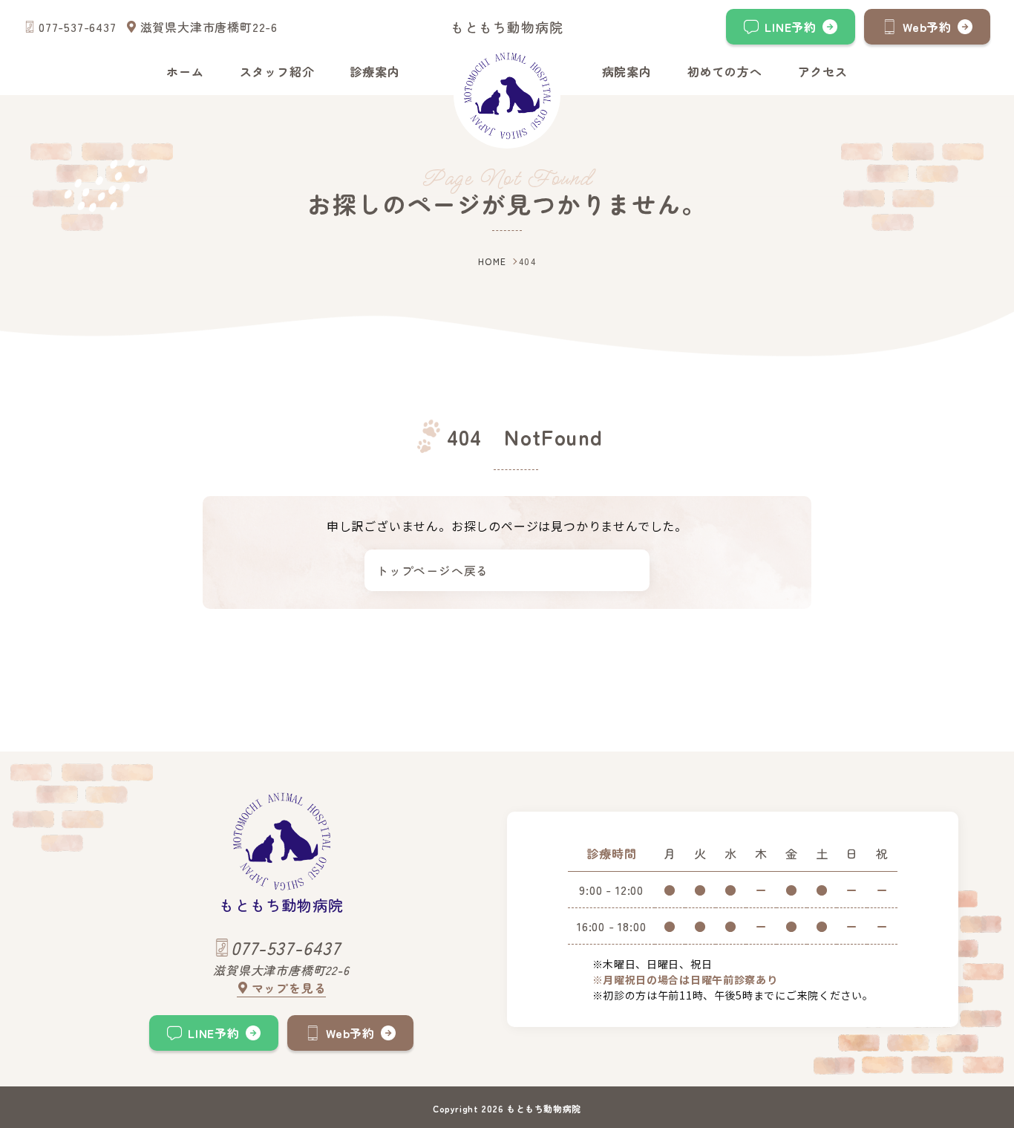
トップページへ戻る (432, 570)
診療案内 (374, 71)
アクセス (823, 71)
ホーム (184, 71)
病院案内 (627, 71)
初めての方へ (724, 71)
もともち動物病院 (507, 26)
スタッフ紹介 (277, 71)
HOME (492, 261)
